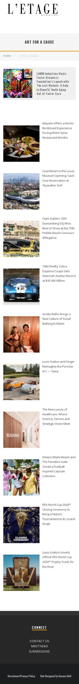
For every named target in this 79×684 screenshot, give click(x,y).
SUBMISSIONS (39, 651)
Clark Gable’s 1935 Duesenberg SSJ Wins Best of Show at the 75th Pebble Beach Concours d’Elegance (58, 228)
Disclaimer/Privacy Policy (21, 676)
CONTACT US (39, 641)
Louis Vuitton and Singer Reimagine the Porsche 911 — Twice (58, 366)
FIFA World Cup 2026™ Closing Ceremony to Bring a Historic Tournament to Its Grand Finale (58, 514)
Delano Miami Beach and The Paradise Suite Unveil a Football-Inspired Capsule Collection (58, 466)
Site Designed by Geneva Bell (55, 676)
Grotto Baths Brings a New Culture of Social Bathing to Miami (56, 318)
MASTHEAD (39, 646)
